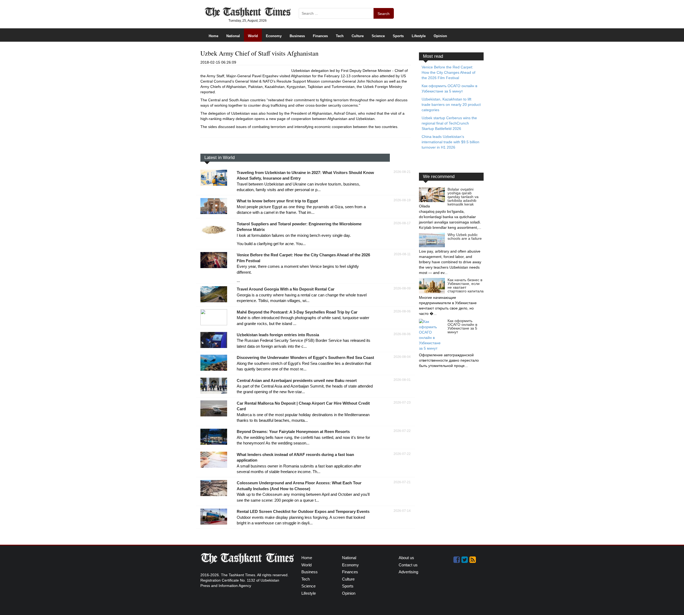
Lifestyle (419, 36)
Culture (358, 36)
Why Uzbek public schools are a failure (465, 237)
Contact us (408, 565)
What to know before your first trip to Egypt (277, 201)
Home (213, 36)
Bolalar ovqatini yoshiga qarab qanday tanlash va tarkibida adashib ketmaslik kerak (463, 196)
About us (406, 557)
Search (384, 13)
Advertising (408, 572)
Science (378, 36)
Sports (398, 36)
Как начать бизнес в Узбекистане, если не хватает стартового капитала (466, 285)
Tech (340, 36)
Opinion (440, 36)
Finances (320, 36)
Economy (274, 36)
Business (297, 36)
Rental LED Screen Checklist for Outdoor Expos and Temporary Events (303, 511)
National (233, 36)
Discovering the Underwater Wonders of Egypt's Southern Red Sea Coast (305, 357)
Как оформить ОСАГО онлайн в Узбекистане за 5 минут (462, 326)
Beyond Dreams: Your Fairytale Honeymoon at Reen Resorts (293, 431)
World (253, 36)
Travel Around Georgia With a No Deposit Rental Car (286, 289)
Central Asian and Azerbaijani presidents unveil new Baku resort (297, 380)
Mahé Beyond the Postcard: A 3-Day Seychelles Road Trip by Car (297, 312)
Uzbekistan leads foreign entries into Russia (278, 334)
